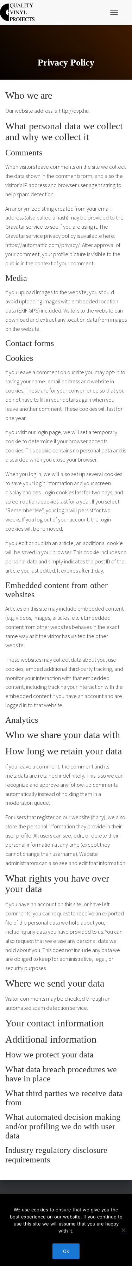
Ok (66, 1251)
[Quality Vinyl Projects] (20, 12)
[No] (123, 1230)
